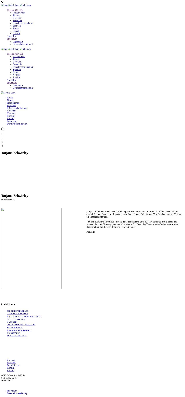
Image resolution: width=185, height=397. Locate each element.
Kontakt (10, 368)
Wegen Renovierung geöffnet (24, 316)
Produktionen (13, 365)
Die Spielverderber (17, 311)
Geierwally (13, 333)
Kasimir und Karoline (19, 330)
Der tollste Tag (16, 319)
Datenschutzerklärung (17, 393)
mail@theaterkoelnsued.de (13, 383)
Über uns (11, 360)
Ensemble (11, 362)
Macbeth (12, 322)
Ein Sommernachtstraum (21, 325)
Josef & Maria (15, 327)
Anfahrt (10, 370)
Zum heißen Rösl (16, 336)
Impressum (12, 390)
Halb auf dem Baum (17, 314)
